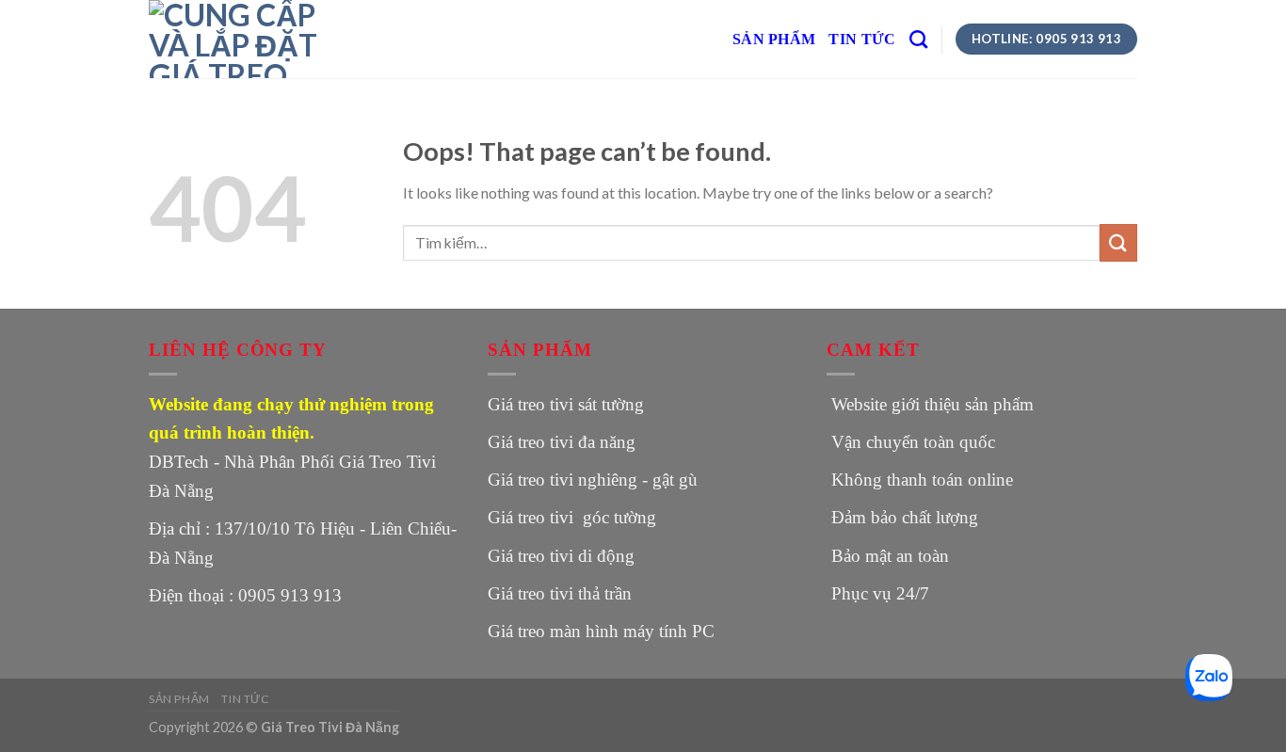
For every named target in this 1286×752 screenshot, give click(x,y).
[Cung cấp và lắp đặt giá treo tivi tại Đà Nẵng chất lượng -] (243, 39)
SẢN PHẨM (774, 39)
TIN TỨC (861, 39)
